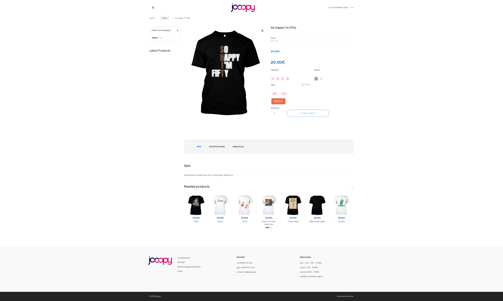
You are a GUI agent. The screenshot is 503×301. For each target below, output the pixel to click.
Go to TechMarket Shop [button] (339, 7)
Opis (199, 147)
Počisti (307, 85)
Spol (273, 85)
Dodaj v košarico (307, 113)
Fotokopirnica (183, 258)
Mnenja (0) (238, 147)
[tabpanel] (196, 209)
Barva (317, 70)
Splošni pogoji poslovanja (189, 267)
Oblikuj (278, 101)
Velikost (274, 70)
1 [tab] (267, 228)
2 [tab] (270, 228)
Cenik (179, 271)
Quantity (275, 108)
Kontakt (181, 262)
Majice (165, 18)
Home (152, 18)
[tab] (199, 146)
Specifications (217, 147)
